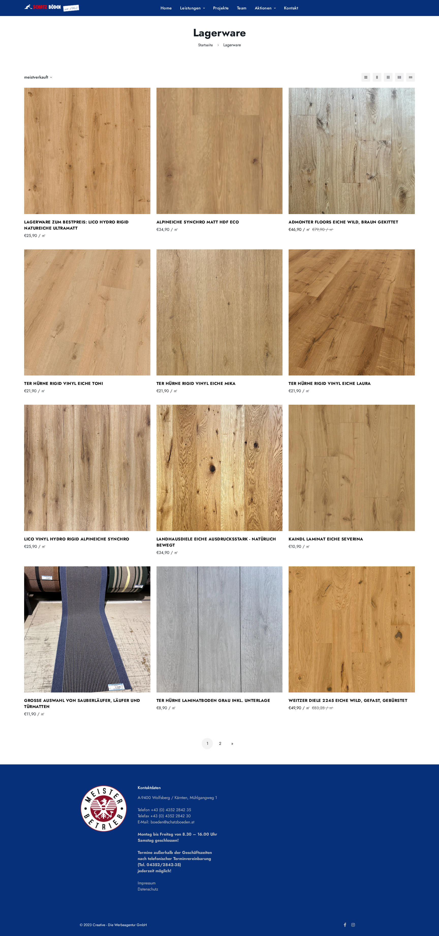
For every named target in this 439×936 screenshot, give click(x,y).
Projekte (221, 8)
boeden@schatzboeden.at (172, 822)
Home (166, 8)
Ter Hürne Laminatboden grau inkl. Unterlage (213, 700)
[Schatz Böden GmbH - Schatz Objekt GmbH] (59, 8)
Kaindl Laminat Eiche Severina (326, 539)
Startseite (205, 45)
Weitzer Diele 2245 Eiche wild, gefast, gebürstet (348, 700)
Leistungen (190, 8)
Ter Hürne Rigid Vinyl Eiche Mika (196, 383)
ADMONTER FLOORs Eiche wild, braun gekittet (343, 222)
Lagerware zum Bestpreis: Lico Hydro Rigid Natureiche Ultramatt (76, 225)
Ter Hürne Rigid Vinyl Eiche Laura (330, 383)
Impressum (146, 883)
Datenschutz (148, 889)
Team (242, 8)
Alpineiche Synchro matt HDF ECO (197, 222)
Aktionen (263, 8)
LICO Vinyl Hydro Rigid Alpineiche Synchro (76, 539)
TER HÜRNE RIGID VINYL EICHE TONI (63, 383)
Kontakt (291, 8)
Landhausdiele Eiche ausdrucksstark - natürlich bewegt (216, 542)
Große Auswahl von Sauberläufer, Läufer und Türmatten (82, 703)
